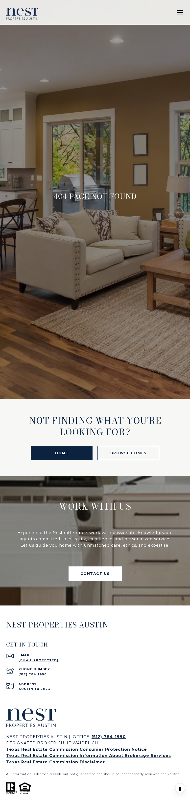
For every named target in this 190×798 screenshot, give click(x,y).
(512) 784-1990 (33, 674)
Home (61, 453)
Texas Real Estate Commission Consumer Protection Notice (76, 749)
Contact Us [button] (95, 573)
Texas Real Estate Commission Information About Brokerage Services (88, 755)
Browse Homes (128, 453)
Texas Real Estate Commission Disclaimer (55, 762)
